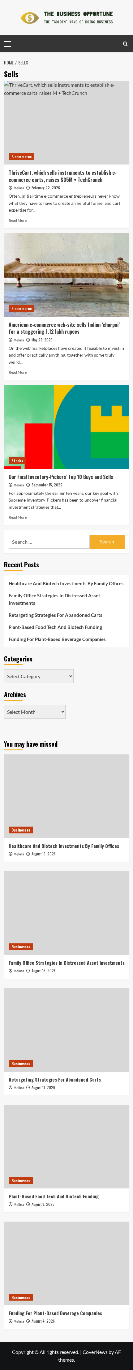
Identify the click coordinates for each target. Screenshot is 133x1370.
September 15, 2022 (47, 484)
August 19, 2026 (44, 853)
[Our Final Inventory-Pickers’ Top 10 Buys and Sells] (66, 427)
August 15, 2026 (44, 970)
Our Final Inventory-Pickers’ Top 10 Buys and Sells (61, 477)
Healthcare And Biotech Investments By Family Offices (66, 583)
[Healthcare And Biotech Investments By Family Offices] (66, 796)
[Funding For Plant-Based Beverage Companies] (66, 1263)
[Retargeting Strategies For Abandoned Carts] (66, 1030)
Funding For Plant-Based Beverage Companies (57, 639)
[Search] (125, 43)
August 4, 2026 (43, 1321)
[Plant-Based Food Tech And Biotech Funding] (66, 1146)
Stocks (17, 460)
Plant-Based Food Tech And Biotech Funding (55, 627)
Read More (18, 220)
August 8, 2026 (43, 1204)
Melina (19, 188)
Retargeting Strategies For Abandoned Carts (55, 615)
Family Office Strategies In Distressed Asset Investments (54, 599)
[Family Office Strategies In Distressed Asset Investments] (66, 913)
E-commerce (21, 156)
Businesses (20, 829)
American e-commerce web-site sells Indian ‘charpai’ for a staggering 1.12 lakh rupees (64, 328)
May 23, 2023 (42, 339)
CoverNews (95, 1352)
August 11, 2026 (43, 1087)
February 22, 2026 (46, 187)
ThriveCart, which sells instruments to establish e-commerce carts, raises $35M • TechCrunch (63, 176)
